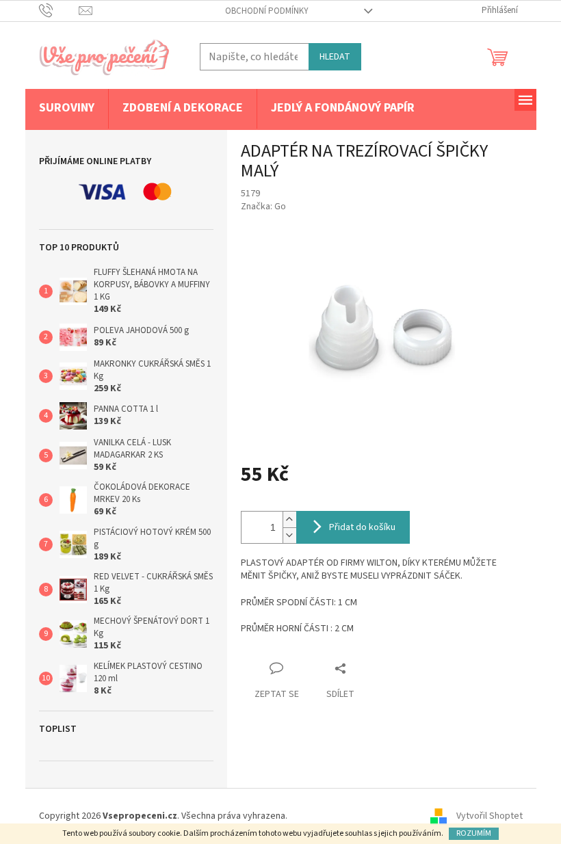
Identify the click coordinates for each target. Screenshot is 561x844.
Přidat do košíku (362, 527)
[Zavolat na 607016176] (59, 10)
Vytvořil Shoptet (489, 816)
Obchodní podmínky (267, 11)
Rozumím (473, 833)
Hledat (334, 57)
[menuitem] (66, 109)
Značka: (263, 206)
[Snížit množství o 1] (289, 535)
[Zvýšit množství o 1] (289, 519)
